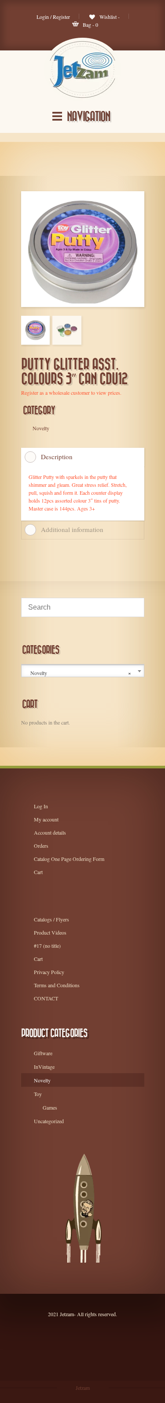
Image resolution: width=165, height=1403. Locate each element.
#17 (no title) (47, 945)
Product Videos (50, 932)
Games (50, 1107)
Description (57, 456)
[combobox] (82, 671)
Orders (41, 845)
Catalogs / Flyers (51, 919)
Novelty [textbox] (80, 673)
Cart (38, 871)
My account (46, 819)
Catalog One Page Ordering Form (69, 858)
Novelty (42, 1080)
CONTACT (46, 998)
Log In (41, 806)
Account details (50, 832)
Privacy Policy (49, 971)
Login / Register (53, 16)
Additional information (72, 529)
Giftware (43, 1053)
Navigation (88, 117)
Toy (38, 1093)
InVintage (44, 1066)
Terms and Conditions (57, 985)
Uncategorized (49, 1121)
